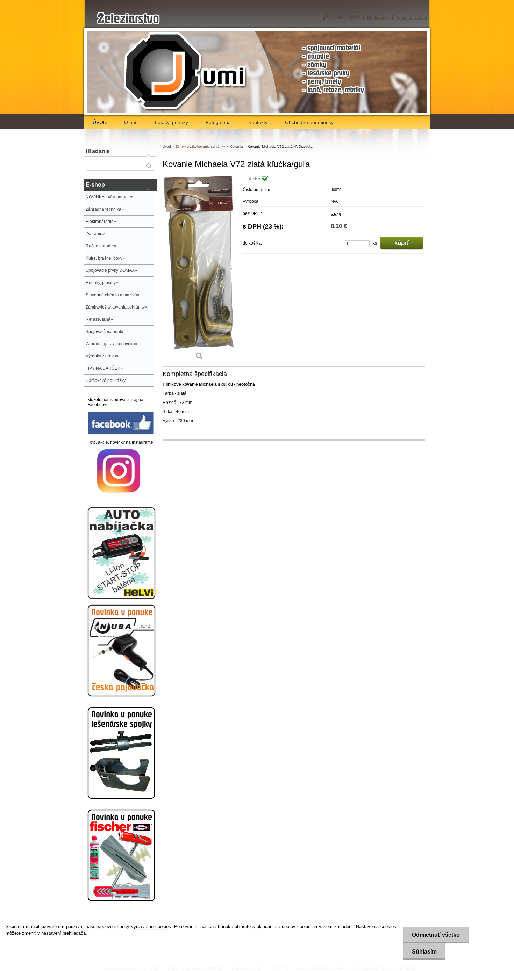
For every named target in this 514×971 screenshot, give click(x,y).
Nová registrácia (411, 18)
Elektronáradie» (101, 221)
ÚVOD (100, 122)
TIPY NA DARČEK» (104, 368)
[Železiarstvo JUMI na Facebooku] (120, 433)
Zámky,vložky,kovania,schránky (200, 146)
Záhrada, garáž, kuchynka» (111, 343)
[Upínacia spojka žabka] (121, 797)
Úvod (167, 146)
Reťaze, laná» (99, 319)
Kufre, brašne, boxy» (105, 258)
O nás (130, 122)
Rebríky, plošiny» (102, 282)
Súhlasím (424, 952)
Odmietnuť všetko (436, 935)
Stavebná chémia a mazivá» (113, 294)
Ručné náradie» (101, 246)
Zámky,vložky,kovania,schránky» (116, 307)
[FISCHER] (121, 900)
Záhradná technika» (105, 209)
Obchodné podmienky (309, 122)
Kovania (236, 146)
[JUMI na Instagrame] (119, 491)
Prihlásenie (378, 18)
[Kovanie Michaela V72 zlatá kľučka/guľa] (199, 270)
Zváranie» (95, 233)
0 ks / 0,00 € (347, 17)
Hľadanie (98, 151)
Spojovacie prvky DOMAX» (111, 270)
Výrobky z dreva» (102, 356)
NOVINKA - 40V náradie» (110, 197)
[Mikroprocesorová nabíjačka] (121, 597)
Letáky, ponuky (171, 122)
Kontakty (257, 122)
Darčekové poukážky (106, 380)
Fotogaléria (218, 122)
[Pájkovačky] (121, 695)
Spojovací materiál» (104, 331)
